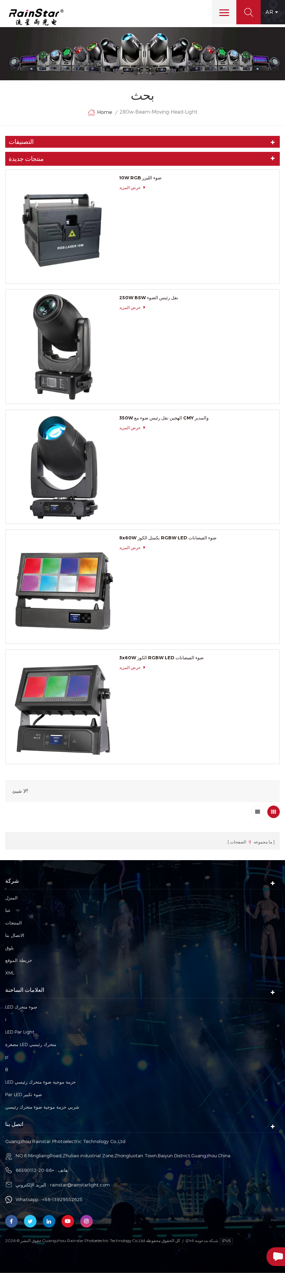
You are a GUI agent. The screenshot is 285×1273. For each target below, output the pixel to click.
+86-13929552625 (62, 1199)
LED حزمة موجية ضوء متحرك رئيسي (40, 1082)
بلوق (9, 947)
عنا (8, 910)
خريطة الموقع (18, 960)
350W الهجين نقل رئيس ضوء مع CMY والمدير (164, 418)
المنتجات (13, 922)
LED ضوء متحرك (21, 1007)
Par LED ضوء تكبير (23, 1094)
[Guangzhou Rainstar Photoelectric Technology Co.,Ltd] (36, 17)
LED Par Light (19, 1032)
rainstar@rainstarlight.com (80, 1185)
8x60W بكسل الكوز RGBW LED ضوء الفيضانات (168, 537)
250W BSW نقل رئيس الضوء (148, 297)
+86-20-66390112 (35, 1170)
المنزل (11, 897)
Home (104, 112)
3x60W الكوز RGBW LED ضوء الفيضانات (161, 657)
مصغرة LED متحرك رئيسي (30, 1044)
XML (9, 973)
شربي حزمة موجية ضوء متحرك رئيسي (42, 1107)
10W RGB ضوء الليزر (140, 177)
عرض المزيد (130, 187)
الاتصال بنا (14, 935)
